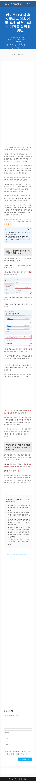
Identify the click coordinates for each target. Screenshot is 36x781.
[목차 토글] (28, 230)
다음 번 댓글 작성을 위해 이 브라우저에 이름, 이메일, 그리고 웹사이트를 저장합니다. (17, 753)
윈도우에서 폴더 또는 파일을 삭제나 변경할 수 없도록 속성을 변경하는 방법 (19, 507)
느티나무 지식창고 (12, 4)
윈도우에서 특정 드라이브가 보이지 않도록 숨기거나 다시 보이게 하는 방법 (18, 541)
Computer (17, 39)
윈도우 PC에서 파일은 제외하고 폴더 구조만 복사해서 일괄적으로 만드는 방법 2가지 (19, 534)
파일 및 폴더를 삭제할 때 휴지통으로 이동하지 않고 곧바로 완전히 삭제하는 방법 (18, 239)
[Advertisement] (18, 84)
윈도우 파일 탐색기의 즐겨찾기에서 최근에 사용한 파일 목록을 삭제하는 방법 (19, 515)
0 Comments (17, 42)
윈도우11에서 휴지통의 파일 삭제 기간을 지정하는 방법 (17, 234)
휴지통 (15, 45)
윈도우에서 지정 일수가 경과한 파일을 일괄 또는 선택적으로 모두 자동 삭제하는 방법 (19, 522)
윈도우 (24, 39)
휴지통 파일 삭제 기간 (23, 45)
